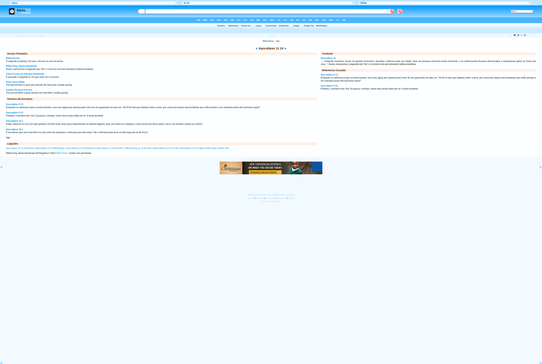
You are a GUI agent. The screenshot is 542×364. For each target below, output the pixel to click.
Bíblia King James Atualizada (21, 66)
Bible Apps (211, 148)
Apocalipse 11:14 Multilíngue (50, 148)
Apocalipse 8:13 (14, 104)
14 (327, 64)
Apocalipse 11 (328, 58)
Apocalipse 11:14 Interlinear (20, 148)
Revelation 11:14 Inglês (192, 148)
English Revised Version (19, 90)
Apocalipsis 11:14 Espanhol (80, 148)
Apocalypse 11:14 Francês (109, 148)
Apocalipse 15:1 (14, 121)
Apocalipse (25, 35)
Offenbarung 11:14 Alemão (138, 148)
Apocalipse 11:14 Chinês (166, 148)
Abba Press (62, 153)
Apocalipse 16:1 (14, 129)
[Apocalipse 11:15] (538, 173)
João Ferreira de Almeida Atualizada (25, 74)
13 (324, 61)
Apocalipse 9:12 (14, 112)
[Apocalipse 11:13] (3, 173)
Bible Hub (224, 148)
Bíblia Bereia (12, 58)
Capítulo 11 (34, 35)
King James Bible (15, 82)
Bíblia (18, 35)
